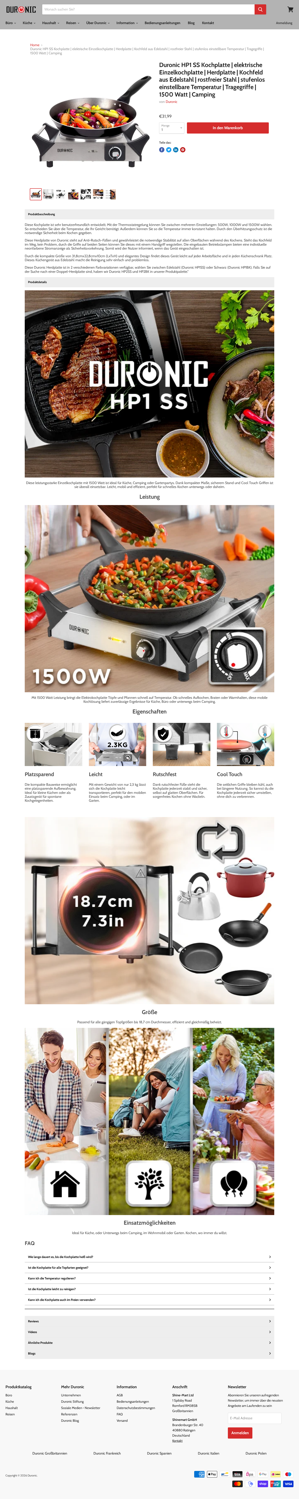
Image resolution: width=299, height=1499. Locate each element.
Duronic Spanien (172, 1453)
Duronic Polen (256, 1453)
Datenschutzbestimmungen (136, 1408)
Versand (122, 1421)
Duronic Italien (221, 1453)
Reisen (71, 23)
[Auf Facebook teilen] (161, 149)
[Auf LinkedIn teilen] (175, 149)
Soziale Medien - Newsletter (80, 1408)
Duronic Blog (70, 1421)
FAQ (120, 1414)
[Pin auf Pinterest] (182, 149)
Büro (9, 23)
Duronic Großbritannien (62, 1453)
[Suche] (260, 9)
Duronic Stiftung (72, 1402)
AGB (120, 1395)
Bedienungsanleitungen (162, 23)
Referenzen (69, 1414)
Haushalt (49, 23)
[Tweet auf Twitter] (168, 149)
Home (34, 45)
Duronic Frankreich (119, 1453)
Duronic (171, 102)
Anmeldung (284, 23)
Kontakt (208, 23)
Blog (191, 23)
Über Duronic (96, 23)
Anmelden (240, 1432)
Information (125, 23)
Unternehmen (71, 1395)
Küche (28, 23)
